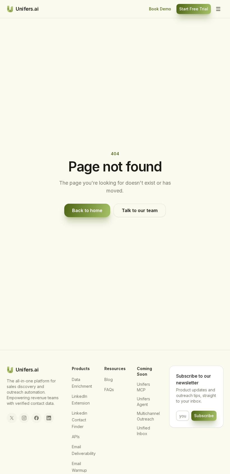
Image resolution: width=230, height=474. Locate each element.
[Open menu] (218, 9)
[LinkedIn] (49, 418)
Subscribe (204, 415)
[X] (12, 418)
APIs (76, 436)
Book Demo (160, 8)
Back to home (87, 210)
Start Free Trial (193, 8)
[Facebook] (36, 418)
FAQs (109, 389)
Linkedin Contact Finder (79, 420)
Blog (108, 379)
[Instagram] (24, 418)
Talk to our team (140, 210)
